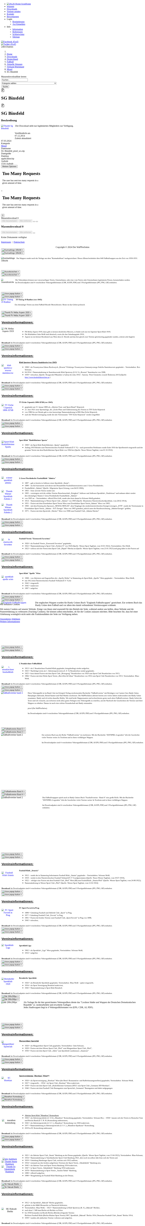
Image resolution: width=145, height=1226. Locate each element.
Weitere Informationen (10, 621)
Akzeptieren (5, 619)
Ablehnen (15, 619)
